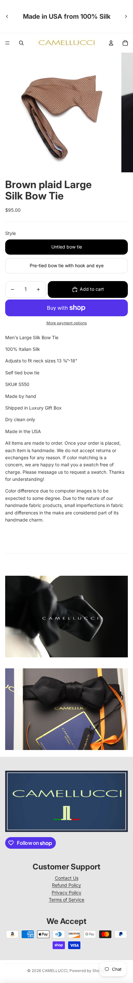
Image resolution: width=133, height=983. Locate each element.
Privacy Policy (66, 892)
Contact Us (66, 878)
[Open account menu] (111, 43)
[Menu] (7, 42)
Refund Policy (66, 885)
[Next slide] (126, 16)
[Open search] (21, 43)
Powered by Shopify (87, 970)
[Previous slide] (7, 16)
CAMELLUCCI (54, 970)
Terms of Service (66, 899)
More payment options (66, 323)
